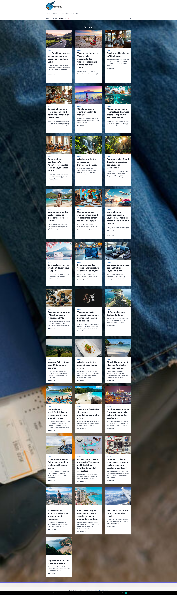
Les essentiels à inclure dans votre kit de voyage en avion (118, 268)
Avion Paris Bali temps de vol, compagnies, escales (117, 513)
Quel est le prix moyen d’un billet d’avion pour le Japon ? (58, 268)
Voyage (61, 18)
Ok (126, 592)
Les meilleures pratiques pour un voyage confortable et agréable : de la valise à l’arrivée (118, 218)
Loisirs (48, 18)
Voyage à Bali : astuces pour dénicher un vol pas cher (58, 365)
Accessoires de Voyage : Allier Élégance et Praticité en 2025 (59, 315)
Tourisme (54, 18)
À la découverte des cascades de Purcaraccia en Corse (87, 162)
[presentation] (59, 39)
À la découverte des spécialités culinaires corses (87, 365)
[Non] (175, 593)
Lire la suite (52, 74)
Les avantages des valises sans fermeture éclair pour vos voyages (88, 268)
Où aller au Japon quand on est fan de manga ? (86, 112)
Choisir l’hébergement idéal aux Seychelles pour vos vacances (117, 365)
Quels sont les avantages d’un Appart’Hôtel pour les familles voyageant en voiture (58, 165)
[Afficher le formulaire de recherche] (130, 18)
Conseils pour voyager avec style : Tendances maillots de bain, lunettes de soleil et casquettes (88, 465)
